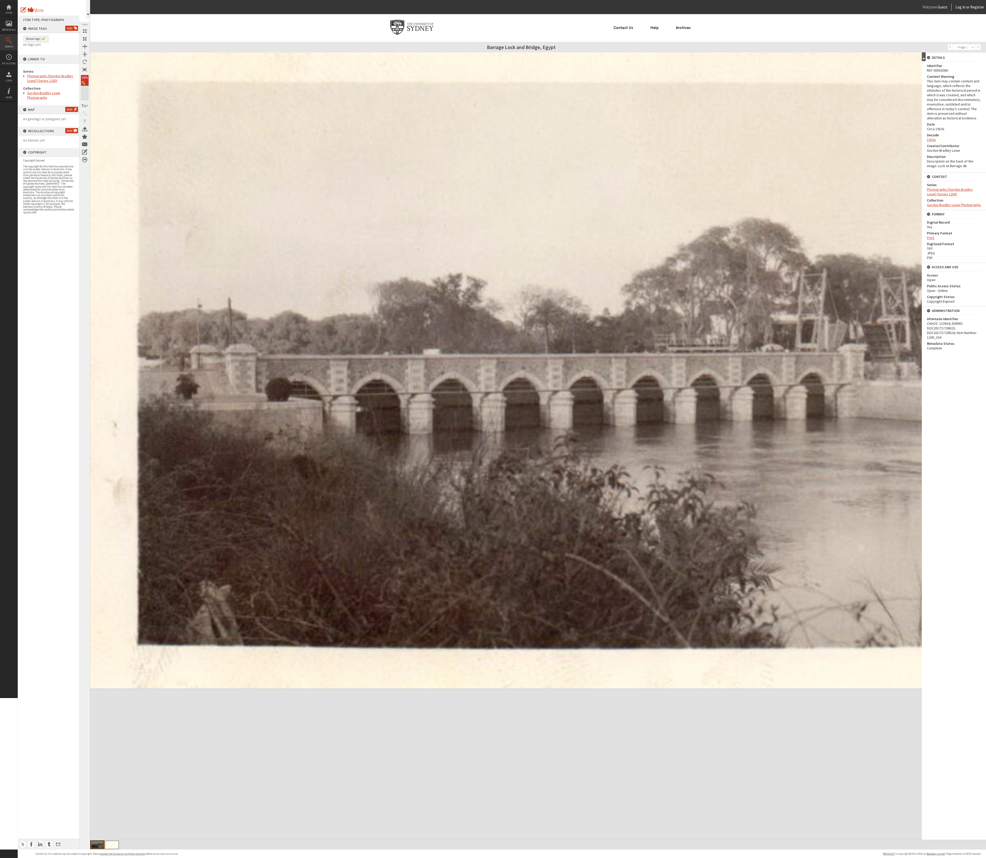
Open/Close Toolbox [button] (88, 9)
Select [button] (972, 47)
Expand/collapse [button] (924, 56)
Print (930, 237)
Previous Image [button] (950, 47)
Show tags (33, 39)
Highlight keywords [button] (85, 121)
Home (9, 12)
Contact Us (623, 28)
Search (9, 46)
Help (654, 28)
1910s (931, 139)
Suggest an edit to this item (23, 10)
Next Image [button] (978, 47)
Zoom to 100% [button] (85, 69)
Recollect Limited (935, 853)
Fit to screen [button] (85, 39)
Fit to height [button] (85, 54)
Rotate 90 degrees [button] (85, 62)
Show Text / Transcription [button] (85, 106)
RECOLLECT (889, 853)
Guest (942, 7)
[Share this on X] (23, 841)
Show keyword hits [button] (85, 113)
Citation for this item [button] (85, 160)
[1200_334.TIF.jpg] (97, 845)
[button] (85, 83)
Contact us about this (85, 144)
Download (85, 129)
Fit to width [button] (85, 46)
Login (9, 80)
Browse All (9, 29)
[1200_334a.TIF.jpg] (112, 845)
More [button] (9, 97)
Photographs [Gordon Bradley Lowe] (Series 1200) (50, 78)
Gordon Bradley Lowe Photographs (43, 95)
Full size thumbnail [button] (85, 31)
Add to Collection (85, 136)
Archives (683, 28)
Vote (36, 10)
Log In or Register (960, 7)
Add (69, 28)
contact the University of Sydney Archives (122, 853)
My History (9, 63)
